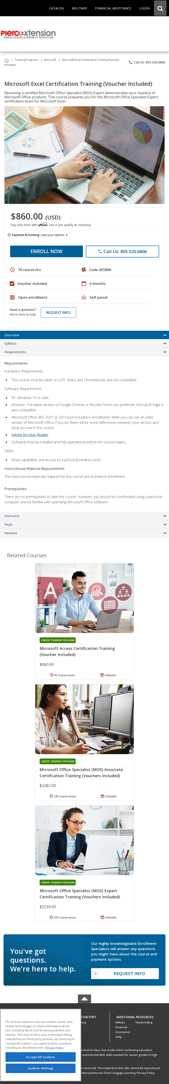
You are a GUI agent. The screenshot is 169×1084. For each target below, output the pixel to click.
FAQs (8, 524)
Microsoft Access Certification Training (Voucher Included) (77, 651)
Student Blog (143, 1022)
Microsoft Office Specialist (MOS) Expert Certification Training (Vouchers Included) (80, 893)
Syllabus (10, 343)
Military (120, 1022)
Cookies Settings (41, 1068)
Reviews (10, 533)
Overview (11, 335)
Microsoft (50, 60)
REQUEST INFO (58, 312)
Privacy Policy (146, 1073)
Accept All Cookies (40, 1057)
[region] (40, 1045)
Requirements (15, 352)
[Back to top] (84, 1016)
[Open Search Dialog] (160, 8)
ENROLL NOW (46, 251)
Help (119, 1037)
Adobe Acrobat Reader (29, 434)
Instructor (12, 516)
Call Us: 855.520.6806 (146, 62)
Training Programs (26, 60)
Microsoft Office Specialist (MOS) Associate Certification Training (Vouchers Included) (81, 772)
